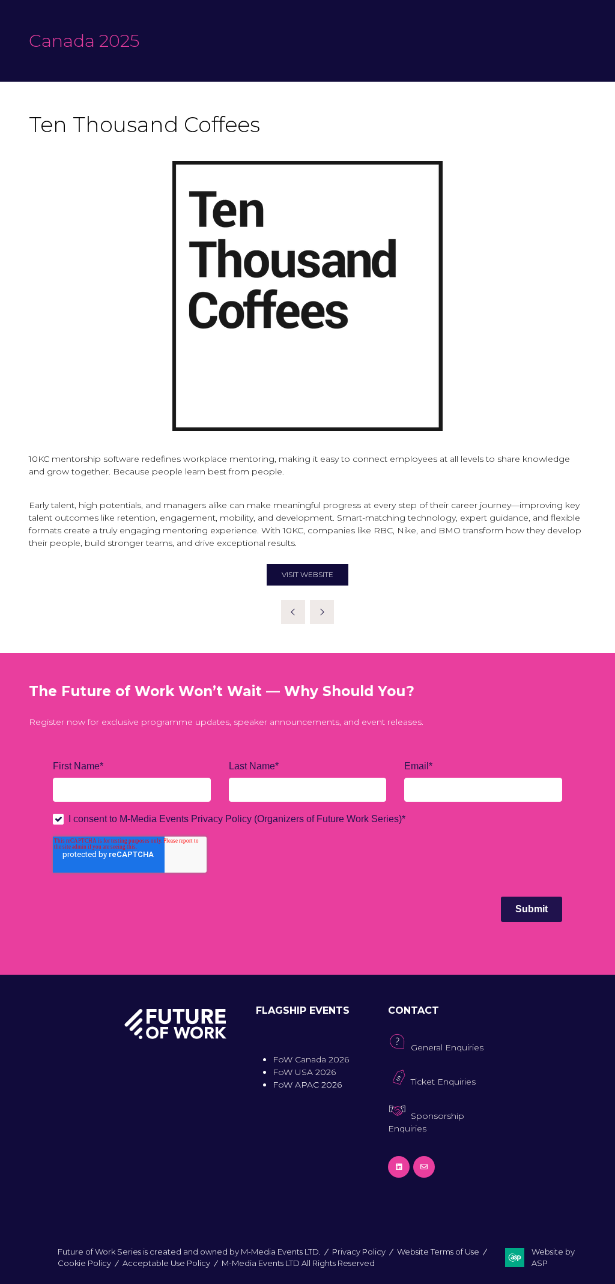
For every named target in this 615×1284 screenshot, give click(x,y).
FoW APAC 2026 (307, 1084)
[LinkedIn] (399, 1167)
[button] (307, 575)
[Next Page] (322, 612)
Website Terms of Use (438, 1251)
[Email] (424, 1167)
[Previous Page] (293, 612)
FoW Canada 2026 (311, 1059)
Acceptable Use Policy (166, 1263)
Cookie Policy (84, 1263)
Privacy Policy (359, 1251)
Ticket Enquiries (443, 1081)
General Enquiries (447, 1047)
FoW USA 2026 (304, 1072)
